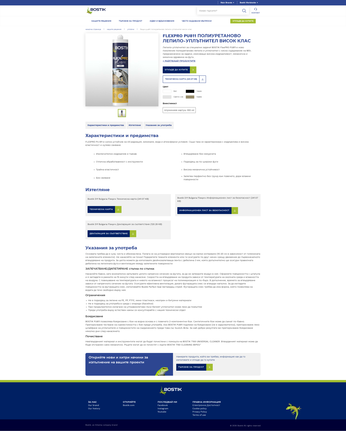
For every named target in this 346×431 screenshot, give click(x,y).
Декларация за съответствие (109, 234)
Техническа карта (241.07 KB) (181, 79)
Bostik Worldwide (248, 3)
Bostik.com (128, 405)
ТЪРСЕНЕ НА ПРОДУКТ (191, 367)
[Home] (98, 11)
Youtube (162, 412)
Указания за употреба (159, 125)
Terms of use (199, 415)
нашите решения (114, 29)
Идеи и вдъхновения (162, 21)
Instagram (163, 408)
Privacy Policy (199, 412)
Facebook (163, 405)
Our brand (93, 405)
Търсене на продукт (130, 21)
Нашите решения (101, 21)
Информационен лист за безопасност (204, 210)
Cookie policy (199, 408)
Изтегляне (135, 125)
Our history (94, 408)
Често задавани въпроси (197, 21)
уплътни (130, 29)
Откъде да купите (243, 21)
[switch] (209, 61)
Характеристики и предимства (105, 125)
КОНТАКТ (256, 13)
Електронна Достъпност (206, 405)
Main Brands (226, 3)
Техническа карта (101, 209)
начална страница (93, 29)
